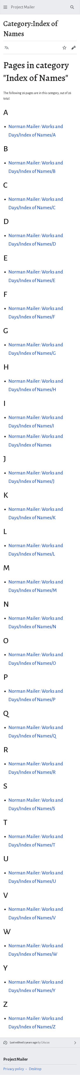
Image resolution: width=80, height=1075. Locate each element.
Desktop (35, 1069)
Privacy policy (13, 1069)
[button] (5, 7)
